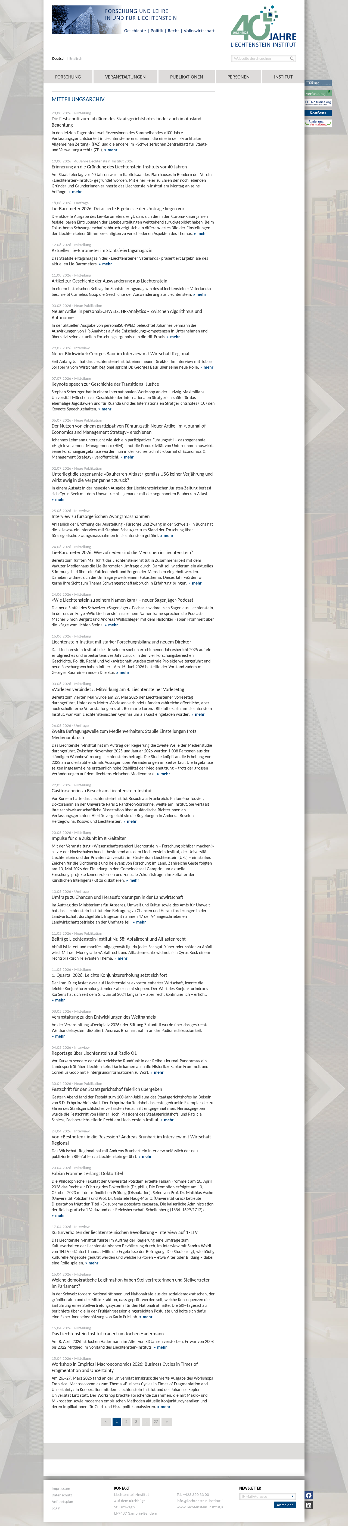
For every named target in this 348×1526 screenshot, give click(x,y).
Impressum (61, 1488)
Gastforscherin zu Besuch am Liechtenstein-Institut (102, 791)
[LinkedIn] (308, 1505)
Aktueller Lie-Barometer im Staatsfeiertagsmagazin (102, 250)
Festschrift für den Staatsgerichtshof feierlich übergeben (107, 1089)
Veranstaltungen (125, 77)
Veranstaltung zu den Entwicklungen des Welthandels (104, 1017)
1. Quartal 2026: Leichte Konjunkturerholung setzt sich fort (109, 975)
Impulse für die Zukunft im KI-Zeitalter (89, 838)
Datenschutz (62, 1495)
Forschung (68, 77)
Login (56, 1508)
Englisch (75, 58)
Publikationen (186, 77)
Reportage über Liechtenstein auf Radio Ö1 (94, 1053)
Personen (239, 77)
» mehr (110, 149)
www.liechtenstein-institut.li (200, 1507)
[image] (263, 25)
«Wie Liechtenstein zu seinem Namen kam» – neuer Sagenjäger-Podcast (122, 600)
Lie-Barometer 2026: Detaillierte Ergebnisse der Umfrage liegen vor (118, 209)
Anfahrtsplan (62, 1501)
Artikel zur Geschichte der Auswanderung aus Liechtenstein (109, 281)
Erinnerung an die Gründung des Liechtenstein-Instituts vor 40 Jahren (119, 167)
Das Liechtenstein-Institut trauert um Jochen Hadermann (108, 1334)
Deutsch (59, 58)
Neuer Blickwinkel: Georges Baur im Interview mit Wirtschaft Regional (120, 354)
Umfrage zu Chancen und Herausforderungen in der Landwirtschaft (117, 897)
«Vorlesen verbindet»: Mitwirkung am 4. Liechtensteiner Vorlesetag (118, 689)
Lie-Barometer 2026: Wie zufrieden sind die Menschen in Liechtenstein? (122, 552)
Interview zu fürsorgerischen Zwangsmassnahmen (101, 516)
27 (156, 1421)
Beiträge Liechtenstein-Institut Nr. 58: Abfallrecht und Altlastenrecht (119, 939)
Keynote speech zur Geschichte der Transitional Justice (105, 384)
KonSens (318, 112)
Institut (283, 77)
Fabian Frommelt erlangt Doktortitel (87, 1173)
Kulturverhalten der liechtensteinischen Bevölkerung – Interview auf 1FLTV (125, 1232)
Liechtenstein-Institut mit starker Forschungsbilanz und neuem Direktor (121, 642)
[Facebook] (308, 1495)
